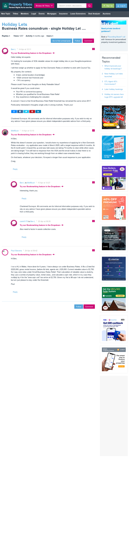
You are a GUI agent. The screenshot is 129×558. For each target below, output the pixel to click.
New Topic (5, 13)
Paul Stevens (16, 250)
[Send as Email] (14, 111)
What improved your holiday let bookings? (113, 67)
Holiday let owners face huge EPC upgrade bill (114, 95)
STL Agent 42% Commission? (110, 82)
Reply (15, 169)
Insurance (63, 13)
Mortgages (51, 13)
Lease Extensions (78, 13)
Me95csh (15, 130)
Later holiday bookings (113, 89)
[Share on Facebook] (20, 111)
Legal (33, 13)
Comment (88, 40)
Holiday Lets (14, 24)
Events (42, 13)
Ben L (13, 49)
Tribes (15, 13)
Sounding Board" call (116, 36)
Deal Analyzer (94, 13)
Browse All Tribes (43, 5)
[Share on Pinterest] (32, 111)
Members (25, 13)
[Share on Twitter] (26, 111)
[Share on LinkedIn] (38, 111)
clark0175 (24, 221)
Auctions (106, 13)
